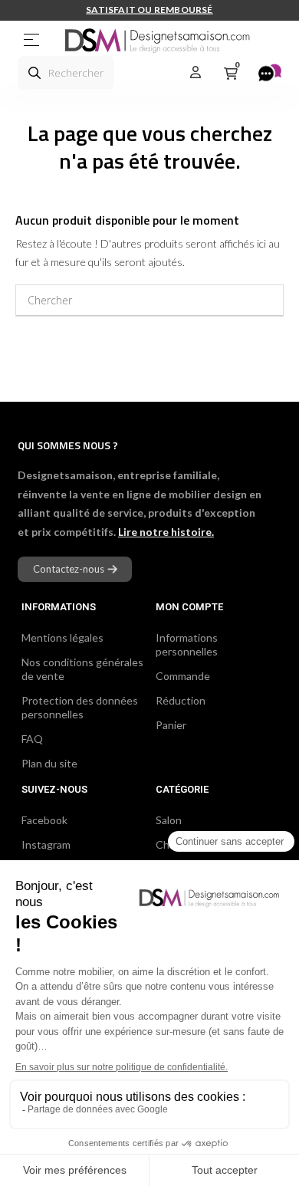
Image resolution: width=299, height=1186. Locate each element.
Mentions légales (62, 637)
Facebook (44, 819)
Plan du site (49, 763)
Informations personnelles (187, 644)
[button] (75, 569)
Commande (183, 675)
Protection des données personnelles (79, 707)
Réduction (180, 700)
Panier (171, 724)
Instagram (46, 844)
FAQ (32, 738)
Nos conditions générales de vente (82, 668)
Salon (169, 819)
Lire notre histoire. (166, 531)
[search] (34, 73)
